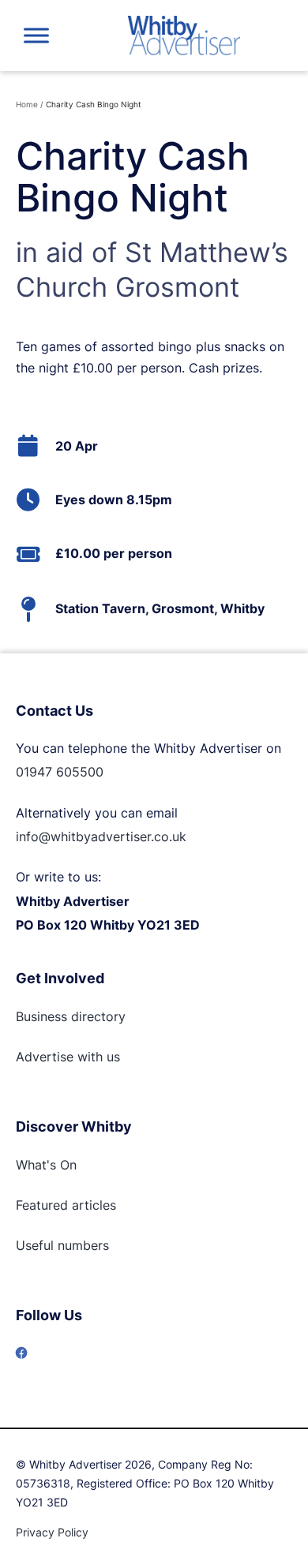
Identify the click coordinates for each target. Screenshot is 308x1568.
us (111, 1057)
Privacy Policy (52, 1532)
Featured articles (66, 1205)
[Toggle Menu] (36, 35)
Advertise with (59, 1057)
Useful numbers (62, 1245)
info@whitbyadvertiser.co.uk (101, 836)
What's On (46, 1165)
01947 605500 (59, 772)
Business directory (71, 1016)
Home (27, 104)
